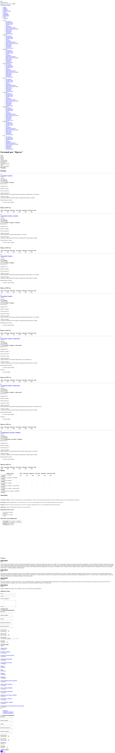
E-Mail (2, 596)
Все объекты (9, 21)
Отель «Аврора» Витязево (6, 687)
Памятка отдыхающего (8, 713)
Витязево (5, 9)
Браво (2, 669)
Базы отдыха (9, 30)
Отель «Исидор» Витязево (7, 691)
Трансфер (3, 640)
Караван (2, 666)
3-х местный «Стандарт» (6, 256)
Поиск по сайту (4, 2)
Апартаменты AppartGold (6, 659)
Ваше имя (3, 611)
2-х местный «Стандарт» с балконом (9, 215)
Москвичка (3, 677)
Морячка (3, 673)
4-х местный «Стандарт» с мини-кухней (10, 338)
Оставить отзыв (4, 608)
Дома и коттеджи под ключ (12, 28)
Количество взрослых (5, 622)
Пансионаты (9, 31)
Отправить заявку (4, 644)
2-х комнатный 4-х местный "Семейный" (11, 432)
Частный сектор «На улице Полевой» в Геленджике (12, 705)
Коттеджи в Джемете (5, 651)
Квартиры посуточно (11, 27)
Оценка (2, 598)
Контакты (5, 710)
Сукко (4, 12)
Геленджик (5, 13)
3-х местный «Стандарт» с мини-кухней (10, 385)
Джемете (5, 8)
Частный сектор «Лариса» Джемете (9, 695)
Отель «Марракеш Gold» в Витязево (9, 680)
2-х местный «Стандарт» (6, 175)
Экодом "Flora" (4, 648)
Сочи (4, 16)
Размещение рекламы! (6, 5)
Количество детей (5, 626)
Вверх (4, 751)
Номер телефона (4, 615)
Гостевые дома (9, 24)
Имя (1, 593)
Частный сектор (9, 22)
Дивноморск (6, 15)
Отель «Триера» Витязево (6, 684)
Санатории (8, 32)
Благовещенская (7, 10)
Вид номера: (3, 637)
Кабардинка (6, 14)
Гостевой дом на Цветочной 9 (7, 655)
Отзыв (2, 606)
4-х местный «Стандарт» (6, 296)
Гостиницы (8, 26)
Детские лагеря (9, 33)
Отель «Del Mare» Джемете (7, 702)
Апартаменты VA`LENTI (6, 662)
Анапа (4, 7)
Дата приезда (4, 629)
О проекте (5, 18)
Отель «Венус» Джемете (6, 698)
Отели (7, 25)
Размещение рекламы (8, 711)
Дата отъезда (3, 633)
